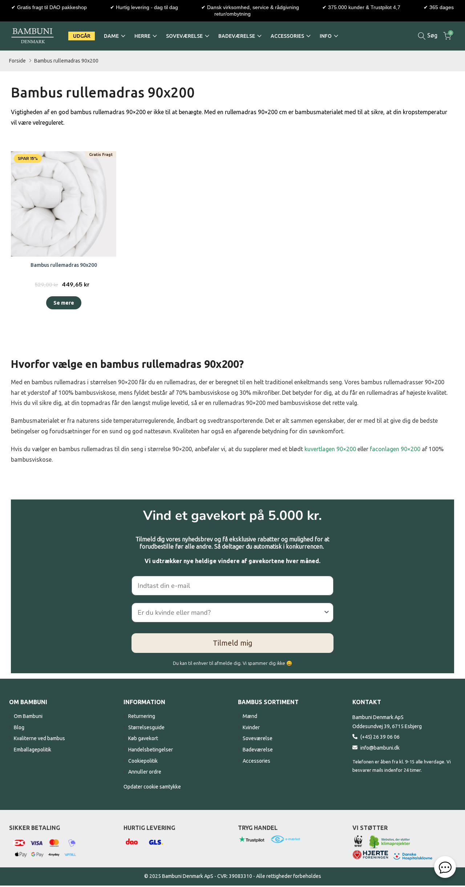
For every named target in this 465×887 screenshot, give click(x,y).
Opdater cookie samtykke (152, 787)
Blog (19, 727)
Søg (431, 35)
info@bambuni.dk (380, 748)
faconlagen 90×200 (395, 449)
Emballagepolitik (32, 749)
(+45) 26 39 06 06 (380, 737)
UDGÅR (81, 36)
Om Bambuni (28, 716)
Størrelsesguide (146, 727)
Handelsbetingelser (150, 749)
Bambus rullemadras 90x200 (66, 61)
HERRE (142, 36)
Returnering (141, 716)
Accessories (256, 761)
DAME (111, 36)
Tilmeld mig (232, 643)
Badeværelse (258, 749)
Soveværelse (257, 738)
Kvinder (251, 727)
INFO (326, 36)
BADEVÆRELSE (236, 36)
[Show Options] (326, 612)
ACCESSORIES (287, 36)
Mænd (250, 716)
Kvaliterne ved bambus (39, 738)
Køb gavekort (143, 738)
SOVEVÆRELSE (184, 36)
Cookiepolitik (143, 761)
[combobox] (230, 612)
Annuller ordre (144, 772)
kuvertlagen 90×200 (330, 449)
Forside (17, 61)
